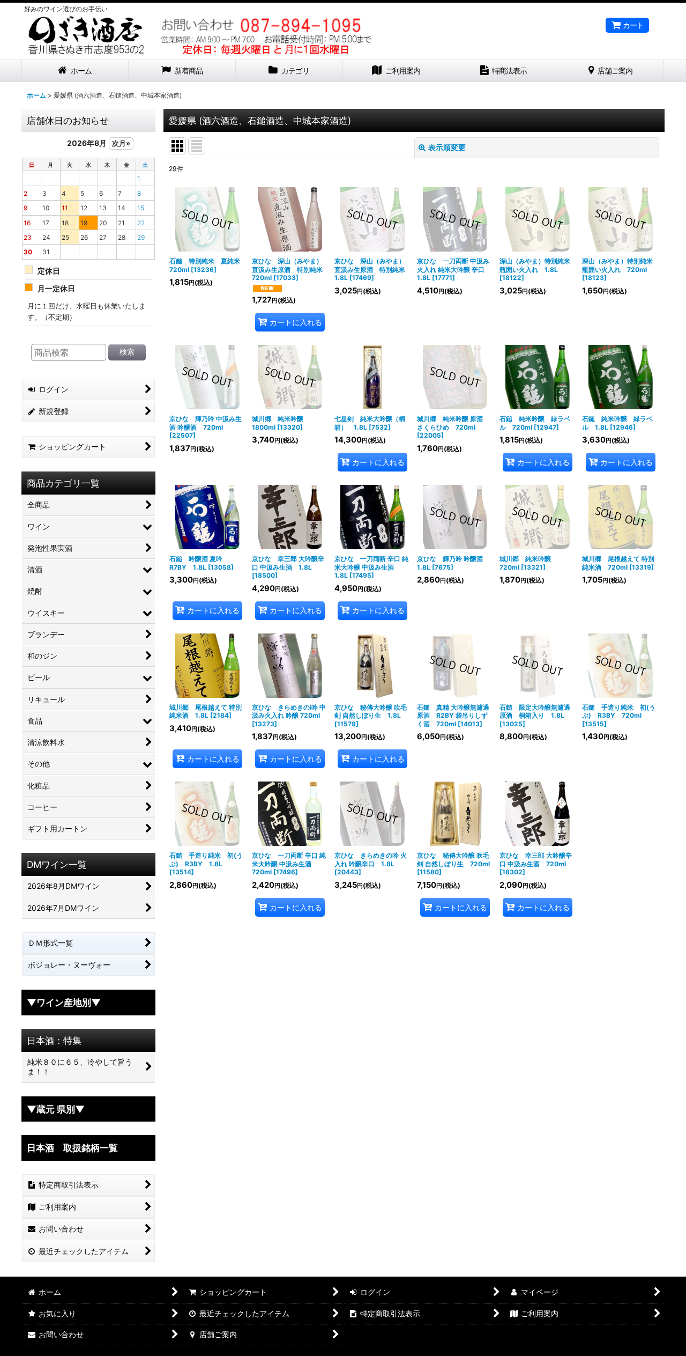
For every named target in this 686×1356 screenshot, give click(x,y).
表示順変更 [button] (447, 147)
